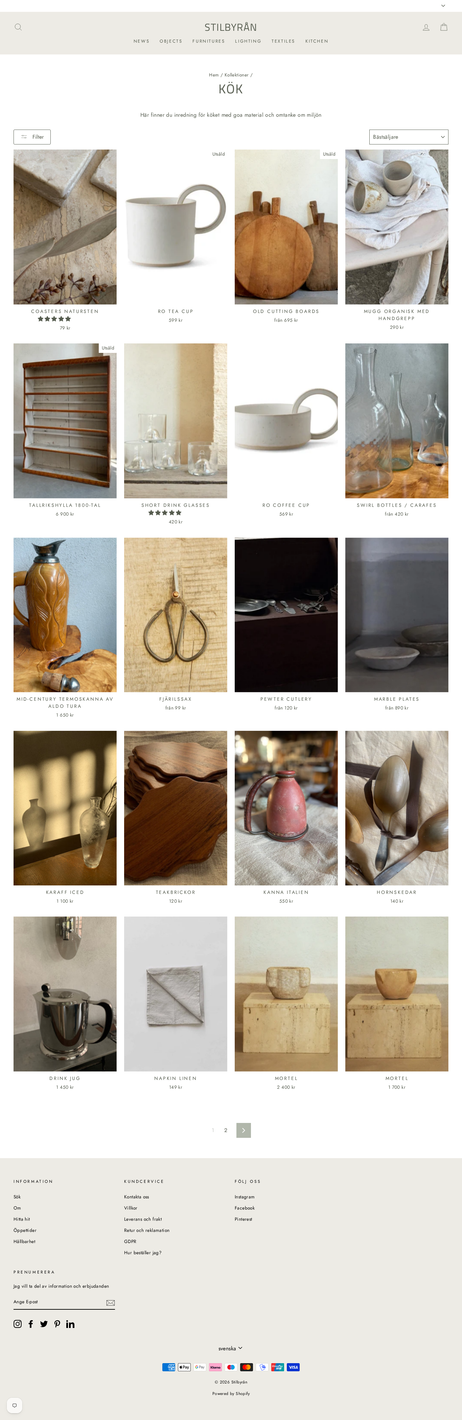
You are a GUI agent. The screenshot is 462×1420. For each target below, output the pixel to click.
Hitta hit (22, 1219)
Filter (37, 137)
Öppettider (25, 1230)
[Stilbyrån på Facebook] (31, 1324)
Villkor (131, 1207)
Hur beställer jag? (143, 1252)
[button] (55, 319)
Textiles (283, 41)
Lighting (248, 41)
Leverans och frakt (143, 1219)
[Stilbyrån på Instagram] (18, 1324)
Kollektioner (237, 74)
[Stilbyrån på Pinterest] (57, 1324)
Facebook (245, 1207)
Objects (171, 41)
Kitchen (316, 41)
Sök (17, 1196)
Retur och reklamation (146, 1230)
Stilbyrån (231, 27)
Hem (214, 74)
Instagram (245, 1196)
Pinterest (243, 1219)
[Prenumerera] (110, 1302)
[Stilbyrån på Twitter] (44, 1324)
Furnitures (208, 41)
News (141, 41)
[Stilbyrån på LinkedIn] (70, 1324)
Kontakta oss (136, 1196)
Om (17, 1207)
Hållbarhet (24, 1241)
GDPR (130, 1241)
